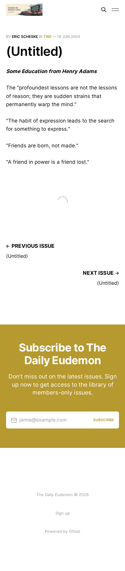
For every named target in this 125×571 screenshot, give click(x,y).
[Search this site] (103, 9)
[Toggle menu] (115, 9)
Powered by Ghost (62, 531)
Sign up (63, 513)
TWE (47, 36)
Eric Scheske (25, 36)
